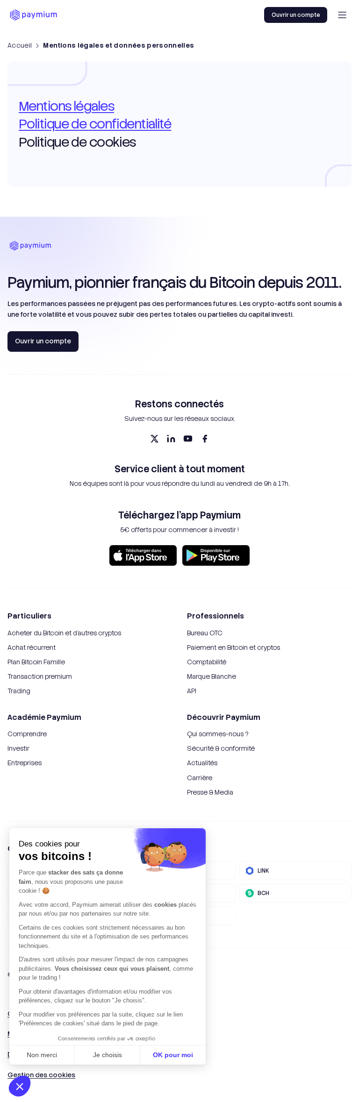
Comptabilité (206, 662)
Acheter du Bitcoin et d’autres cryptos (64, 633)
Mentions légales (66, 106)
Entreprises (24, 763)
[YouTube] (188, 438)
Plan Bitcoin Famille (36, 662)
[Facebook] (204, 438)
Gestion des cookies (41, 1075)
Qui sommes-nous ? (217, 734)
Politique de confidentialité (95, 123)
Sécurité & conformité (221, 748)
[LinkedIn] (171, 438)
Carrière (199, 778)
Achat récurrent (31, 647)
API (191, 691)
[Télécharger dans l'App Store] (143, 555)
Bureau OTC (205, 633)
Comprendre (27, 734)
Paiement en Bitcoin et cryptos (233, 647)
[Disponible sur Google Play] (216, 555)
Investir (18, 748)
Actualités (202, 763)
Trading (18, 691)
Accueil (19, 45)
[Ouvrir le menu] (342, 15)
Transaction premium (39, 676)
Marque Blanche (211, 676)
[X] (154, 438)
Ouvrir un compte (296, 15)
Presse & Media (210, 792)
